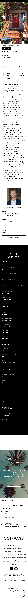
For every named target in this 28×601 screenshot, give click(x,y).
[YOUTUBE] (14, 575)
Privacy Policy (14, 591)
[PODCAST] (10, 575)
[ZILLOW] (5, 575)
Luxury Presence (18, 580)
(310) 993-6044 (7, 221)
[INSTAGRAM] (18, 575)
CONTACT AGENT (14, 237)
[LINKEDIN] (22, 575)
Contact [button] (14, 488)
